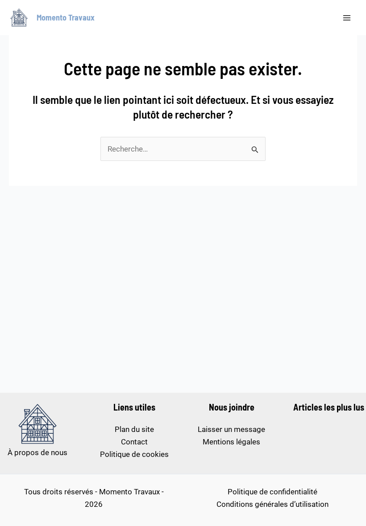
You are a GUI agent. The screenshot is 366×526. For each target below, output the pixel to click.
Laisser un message (231, 429)
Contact (134, 441)
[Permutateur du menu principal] (347, 18)
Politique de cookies (134, 454)
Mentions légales (231, 441)
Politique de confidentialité (272, 491)
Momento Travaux (66, 17)
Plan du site (134, 429)
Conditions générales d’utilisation (272, 504)
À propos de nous (37, 452)
